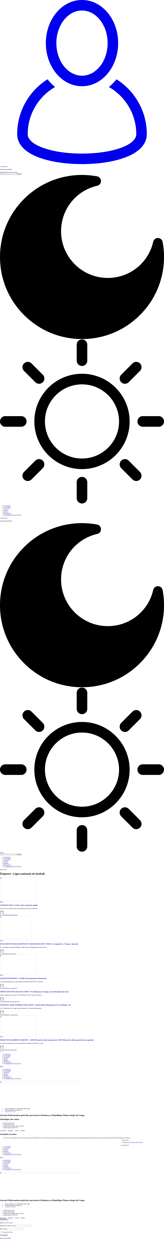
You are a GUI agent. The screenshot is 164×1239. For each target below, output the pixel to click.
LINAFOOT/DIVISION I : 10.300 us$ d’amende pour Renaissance (23, 978)
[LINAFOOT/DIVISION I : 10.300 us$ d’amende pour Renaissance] (82, 964)
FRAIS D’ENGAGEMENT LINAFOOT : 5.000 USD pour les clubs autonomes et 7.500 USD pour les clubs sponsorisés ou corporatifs (47, 1040)
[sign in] (82, 163)
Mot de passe (3, 1229)
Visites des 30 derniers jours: (11, 1126)
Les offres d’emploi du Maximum (13, 1141)
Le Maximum (3, 166)
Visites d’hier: (7, 1124)
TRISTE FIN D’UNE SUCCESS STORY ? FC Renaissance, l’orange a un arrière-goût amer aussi (34, 992)
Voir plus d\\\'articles (12, 172)
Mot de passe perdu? (5, 1238)
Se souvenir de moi (7, 1232)
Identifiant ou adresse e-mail (7, 1225)
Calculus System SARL (136, 1142)
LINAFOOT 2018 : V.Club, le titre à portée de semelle (19, 905)
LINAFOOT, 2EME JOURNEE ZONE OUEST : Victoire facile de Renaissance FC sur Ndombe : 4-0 (35, 1005)
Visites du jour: (7, 1123)
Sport (1, 902)
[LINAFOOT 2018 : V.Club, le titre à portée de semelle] (82, 889)
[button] (82, 1066)
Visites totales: (7, 1127)
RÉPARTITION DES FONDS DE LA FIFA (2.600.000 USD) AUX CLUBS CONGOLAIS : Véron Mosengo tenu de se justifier (74, 1143)
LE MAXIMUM (4, 915)
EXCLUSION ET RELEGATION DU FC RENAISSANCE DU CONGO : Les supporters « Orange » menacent (39, 944)
